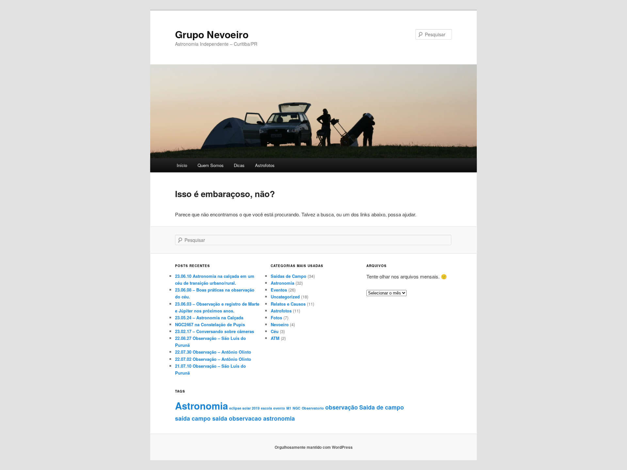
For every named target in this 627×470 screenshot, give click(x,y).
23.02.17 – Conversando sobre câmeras (214, 331)
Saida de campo (381, 407)
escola (266, 408)
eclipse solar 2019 (244, 408)
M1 (288, 408)
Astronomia (282, 283)
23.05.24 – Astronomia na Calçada (209, 317)
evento (279, 408)
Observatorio (313, 408)
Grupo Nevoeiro (212, 34)
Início (182, 165)
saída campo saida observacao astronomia (235, 418)
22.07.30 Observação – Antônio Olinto (213, 352)
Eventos (279, 290)
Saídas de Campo (288, 276)
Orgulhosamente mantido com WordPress (314, 447)
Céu (275, 331)
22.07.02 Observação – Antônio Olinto (213, 359)
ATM (275, 338)
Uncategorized (285, 297)
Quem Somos (211, 165)
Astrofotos (265, 165)
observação (341, 407)
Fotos (276, 317)
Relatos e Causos (288, 304)
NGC (296, 408)
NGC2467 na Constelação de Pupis (210, 324)
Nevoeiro (280, 324)
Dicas (239, 165)
